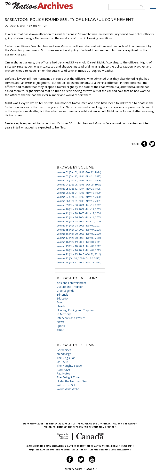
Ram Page (63, 369)
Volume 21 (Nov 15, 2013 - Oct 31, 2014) (79, 254)
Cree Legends (65, 290)
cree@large (64, 354)
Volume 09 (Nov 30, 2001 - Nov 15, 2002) (79, 205)
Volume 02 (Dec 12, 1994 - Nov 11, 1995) (79, 176)
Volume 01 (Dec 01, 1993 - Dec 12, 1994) (79, 172)
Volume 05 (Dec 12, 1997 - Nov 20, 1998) (79, 188)
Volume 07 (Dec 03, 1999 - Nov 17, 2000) (79, 197)
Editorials (62, 294)
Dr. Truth (62, 362)
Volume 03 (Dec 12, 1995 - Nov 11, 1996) (79, 180)
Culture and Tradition (70, 287)
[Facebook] (70, 462)
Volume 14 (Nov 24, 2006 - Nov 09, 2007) (79, 225)
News (60, 322)
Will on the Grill (66, 385)
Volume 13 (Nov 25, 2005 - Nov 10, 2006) (79, 221)
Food (60, 302)
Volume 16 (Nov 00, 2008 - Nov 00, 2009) (79, 233)
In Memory (64, 314)
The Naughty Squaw (69, 365)
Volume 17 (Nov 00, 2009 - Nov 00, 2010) (79, 238)
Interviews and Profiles (71, 318)
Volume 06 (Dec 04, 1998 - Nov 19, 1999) (79, 192)
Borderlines (64, 350)
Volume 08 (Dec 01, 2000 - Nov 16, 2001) (79, 201)
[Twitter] (81, 462)
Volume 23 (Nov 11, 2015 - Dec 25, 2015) (79, 262)
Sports (61, 326)
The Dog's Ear (66, 358)
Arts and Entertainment (71, 283)
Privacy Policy (75, 469)
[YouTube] (92, 462)
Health (61, 306)
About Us (92, 469)
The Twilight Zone (68, 377)
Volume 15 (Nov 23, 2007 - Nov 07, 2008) (79, 229)
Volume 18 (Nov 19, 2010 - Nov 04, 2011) (79, 242)
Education (63, 298)
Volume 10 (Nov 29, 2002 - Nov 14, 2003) (79, 209)
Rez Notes (63, 373)
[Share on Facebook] (144, 144)
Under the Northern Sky (72, 381)
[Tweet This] (151, 144)
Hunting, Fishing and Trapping (75, 310)
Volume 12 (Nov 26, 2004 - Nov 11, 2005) (79, 217)
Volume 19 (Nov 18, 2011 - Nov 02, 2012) (79, 246)
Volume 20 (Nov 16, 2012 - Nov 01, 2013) (79, 250)
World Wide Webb (68, 389)
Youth (60, 330)
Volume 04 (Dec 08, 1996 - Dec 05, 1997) (79, 184)
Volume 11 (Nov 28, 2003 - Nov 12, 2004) (79, 213)
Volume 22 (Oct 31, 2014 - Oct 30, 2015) (78, 258)
